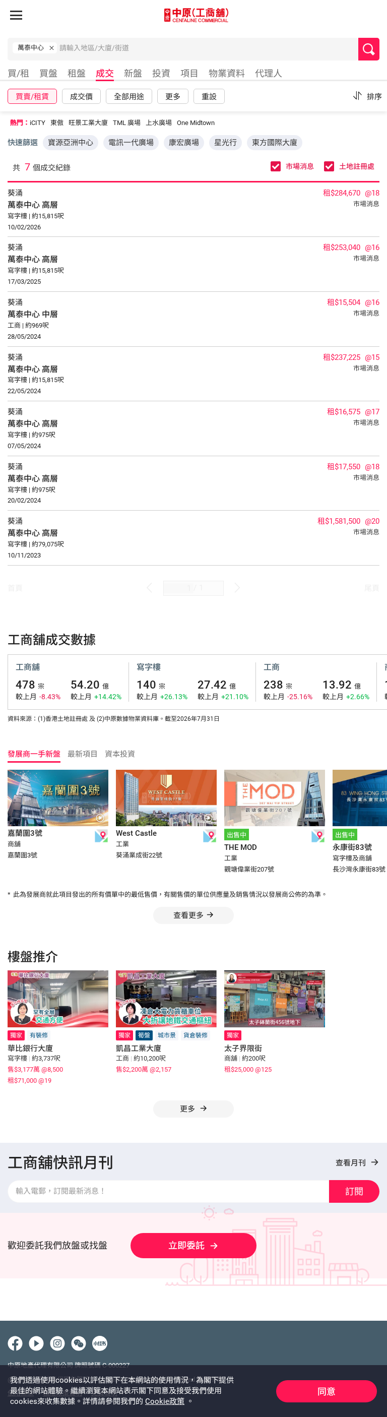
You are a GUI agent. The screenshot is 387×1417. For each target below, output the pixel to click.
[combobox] (208, 51)
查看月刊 (352, 1162)
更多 (188, 1109)
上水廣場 (159, 123)
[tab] (17, 75)
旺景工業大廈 (88, 123)
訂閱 (354, 1191)
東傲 (56, 123)
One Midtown (196, 123)
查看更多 (188, 915)
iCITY (37, 123)
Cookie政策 (164, 1401)
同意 (326, 1391)
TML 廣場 (127, 123)
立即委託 (186, 1245)
